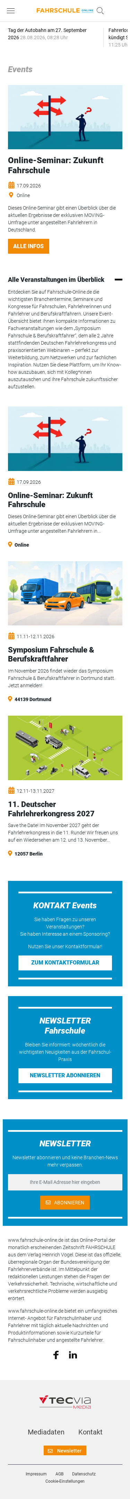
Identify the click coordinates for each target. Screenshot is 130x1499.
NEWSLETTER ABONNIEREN (65, 1075)
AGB (59, 1474)
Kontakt (90, 1432)
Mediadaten (46, 1432)
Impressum (36, 1474)
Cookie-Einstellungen (65, 1481)
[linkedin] (73, 1354)
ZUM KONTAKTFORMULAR (65, 962)
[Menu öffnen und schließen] (12, 11)
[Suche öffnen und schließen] (98, 11)
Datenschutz (84, 1474)
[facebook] (56, 1354)
